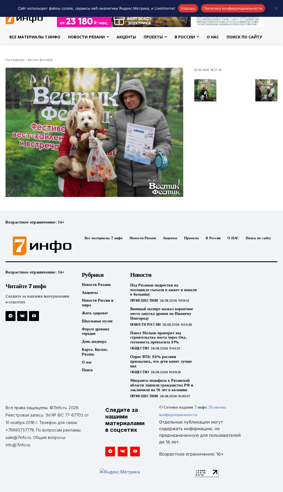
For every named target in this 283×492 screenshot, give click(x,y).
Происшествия (144, 300)
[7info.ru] (37, 245)
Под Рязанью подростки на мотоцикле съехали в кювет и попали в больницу (163, 290)
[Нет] (276, 8)
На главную (15, 59)
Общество (139, 348)
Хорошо (188, 8)
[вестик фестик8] (94, 132)
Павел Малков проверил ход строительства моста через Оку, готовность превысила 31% (158, 337)
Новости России (145, 325)
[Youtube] (34, 316)
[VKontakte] (22, 316)
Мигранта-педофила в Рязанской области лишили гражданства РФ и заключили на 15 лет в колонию (161, 385)
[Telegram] (10, 316)
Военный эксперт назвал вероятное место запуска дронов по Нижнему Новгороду (161, 313)
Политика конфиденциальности (233, 8)
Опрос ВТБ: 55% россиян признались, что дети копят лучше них (161, 361)
